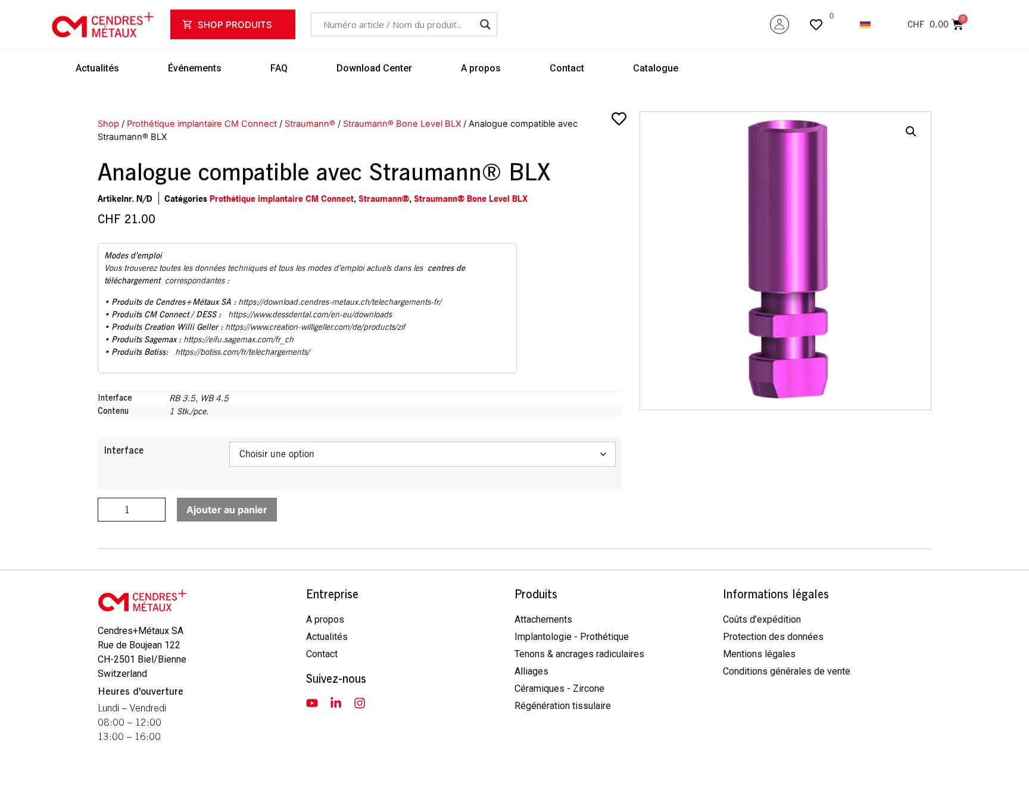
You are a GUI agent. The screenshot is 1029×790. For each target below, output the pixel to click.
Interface (124, 450)
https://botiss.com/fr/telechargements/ (242, 352)
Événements (195, 68)
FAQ (279, 68)
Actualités (97, 68)
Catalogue (655, 68)
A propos (481, 68)
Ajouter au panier (226, 510)
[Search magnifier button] (485, 24)
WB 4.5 (214, 398)
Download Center (374, 68)
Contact (567, 68)
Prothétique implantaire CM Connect (202, 123)
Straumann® (310, 123)
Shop (108, 123)
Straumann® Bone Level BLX (402, 123)
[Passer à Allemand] (865, 25)
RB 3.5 (182, 398)
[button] (911, 131)
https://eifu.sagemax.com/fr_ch (238, 339)
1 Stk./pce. (188, 411)
